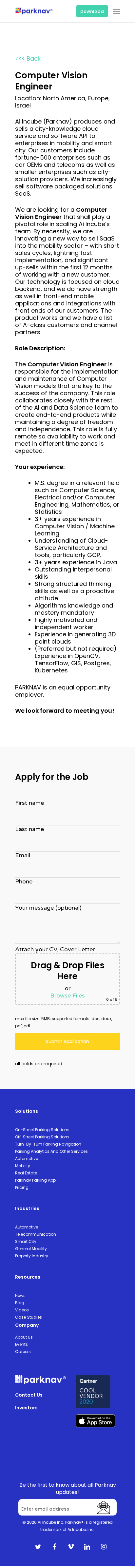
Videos (22, 1310)
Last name (29, 829)
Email (22, 855)
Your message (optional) (48, 907)
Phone (23, 881)
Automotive (26, 1158)
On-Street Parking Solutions (42, 1129)
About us (24, 1337)
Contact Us (29, 1395)
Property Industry (31, 1256)
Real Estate (26, 1173)
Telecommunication (35, 1234)
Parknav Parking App (35, 1180)
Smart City (25, 1241)
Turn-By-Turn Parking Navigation (48, 1144)
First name (29, 802)
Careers (23, 1351)
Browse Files (67, 995)
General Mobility (31, 1248)
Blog (19, 1302)
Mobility (22, 1166)
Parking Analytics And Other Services (51, 1151)
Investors (26, 1407)
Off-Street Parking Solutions (42, 1137)
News (20, 1295)
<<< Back (28, 58)
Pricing (22, 1187)
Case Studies (28, 1317)
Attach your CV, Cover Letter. (66, 974)
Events (21, 1344)
